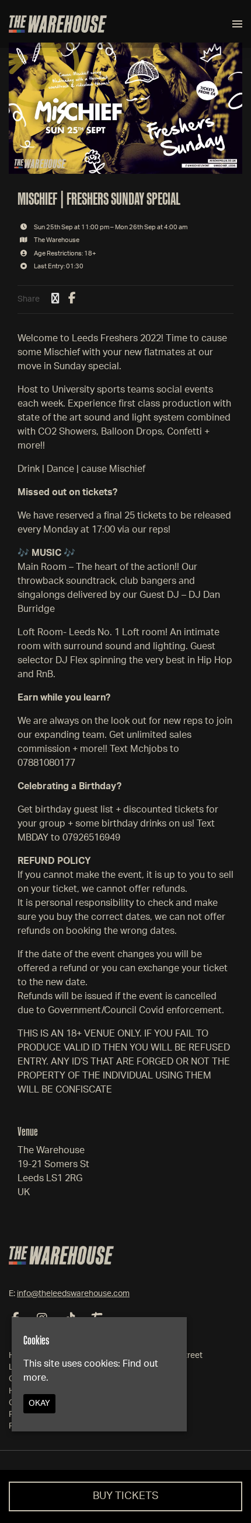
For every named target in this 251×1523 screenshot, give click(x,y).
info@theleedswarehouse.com (73, 1294)
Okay (39, 1403)
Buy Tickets (126, 1496)
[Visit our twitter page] (55, 299)
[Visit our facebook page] (72, 299)
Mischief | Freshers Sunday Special (99, 198)
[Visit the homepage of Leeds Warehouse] (58, 24)
